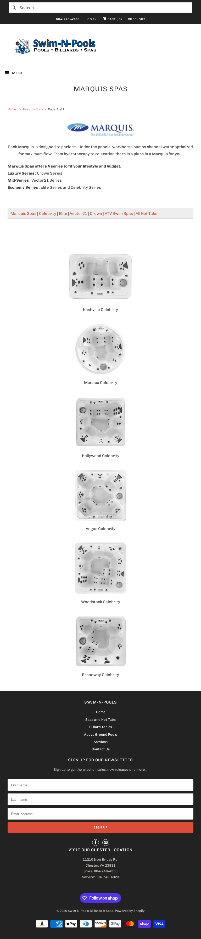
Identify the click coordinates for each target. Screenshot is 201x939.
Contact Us (101, 749)
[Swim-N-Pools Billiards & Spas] (100, 46)
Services (101, 742)
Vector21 (78, 213)
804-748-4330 (68, 19)
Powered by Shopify (129, 911)
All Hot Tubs (146, 213)
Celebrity (47, 213)
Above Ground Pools (100, 734)
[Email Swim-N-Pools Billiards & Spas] (105, 842)
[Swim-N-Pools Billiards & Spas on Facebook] (95, 842)
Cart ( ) (114, 19)
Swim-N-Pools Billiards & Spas (90, 911)
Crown (96, 213)
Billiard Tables (100, 727)
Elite (63, 213)
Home (100, 712)
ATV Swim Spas (119, 213)
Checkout (136, 19)
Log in (91, 19)
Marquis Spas (101, 89)
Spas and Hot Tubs (100, 720)
